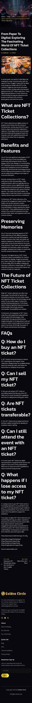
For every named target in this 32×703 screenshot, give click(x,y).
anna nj (5, 53)
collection (11, 261)
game (19, 323)
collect (19, 520)
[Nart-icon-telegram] (5, 618)
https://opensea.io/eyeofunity (10, 541)
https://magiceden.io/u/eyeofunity (11, 545)
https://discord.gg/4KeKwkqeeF (11, 539)
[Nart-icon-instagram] (2, 618)
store (22, 245)
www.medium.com (11, 549)
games (7, 99)
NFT (12, 91)
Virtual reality (7, 263)
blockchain (7, 127)
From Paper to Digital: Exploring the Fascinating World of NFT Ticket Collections (15, 41)
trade (12, 193)
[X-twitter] (8, 618)
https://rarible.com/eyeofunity (10, 543)
